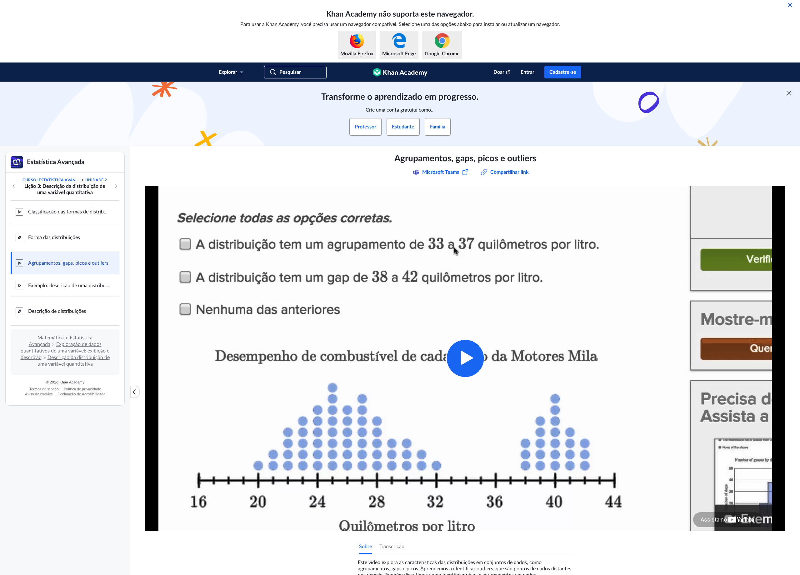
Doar (498, 72)
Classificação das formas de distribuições (68, 211)
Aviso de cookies (38, 394)
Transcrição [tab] (391, 546)
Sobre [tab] (365, 546)
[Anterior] (14, 186)
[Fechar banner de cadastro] (788, 93)
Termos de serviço (44, 389)
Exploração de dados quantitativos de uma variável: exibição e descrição (65, 351)
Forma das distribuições (54, 237)
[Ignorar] (790, 5)
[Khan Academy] (400, 72)
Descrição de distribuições (57, 311)
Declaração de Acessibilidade (81, 394)
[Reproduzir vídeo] (465, 358)
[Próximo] (116, 186)
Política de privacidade (82, 389)
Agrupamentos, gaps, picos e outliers (68, 263)
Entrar (527, 72)
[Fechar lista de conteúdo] (135, 392)
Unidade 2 (96, 180)
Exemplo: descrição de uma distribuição (68, 285)
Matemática (51, 337)
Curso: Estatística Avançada (51, 180)
